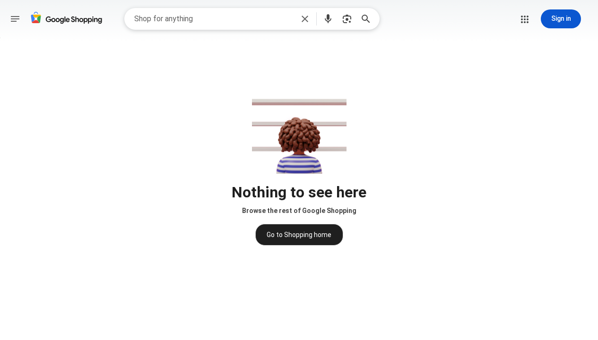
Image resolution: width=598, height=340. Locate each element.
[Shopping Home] (66, 19)
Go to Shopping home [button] (299, 234)
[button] (305, 18)
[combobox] (214, 18)
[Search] (368, 18)
